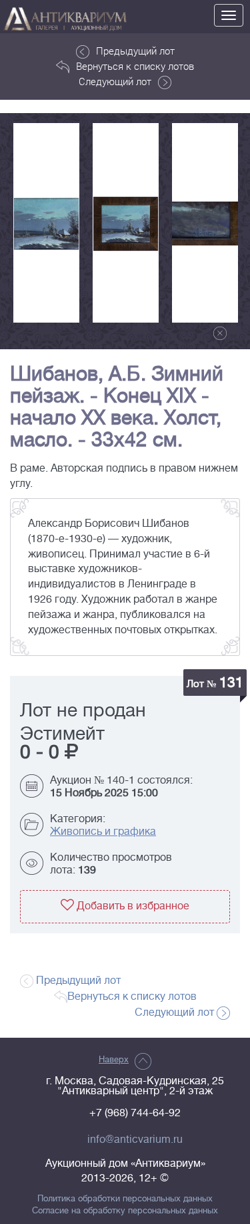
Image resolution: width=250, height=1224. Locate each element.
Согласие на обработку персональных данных (125, 1210)
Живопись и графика (103, 832)
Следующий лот (115, 81)
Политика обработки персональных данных (125, 1198)
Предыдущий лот (135, 50)
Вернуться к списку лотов (135, 66)
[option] (46, 223)
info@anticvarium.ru (135, 1140)
